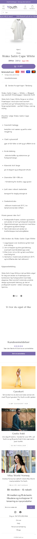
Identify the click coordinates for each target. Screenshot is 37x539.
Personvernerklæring (18, 527)
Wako (18, 53)
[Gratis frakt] (18, 419)
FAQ (18, 523)
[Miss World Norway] (18, 461)
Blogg (19, 530)
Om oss (18, 520)
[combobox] (19, 12)
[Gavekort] (18, 377)
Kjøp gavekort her (18, 403)
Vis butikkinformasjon (11, 78)
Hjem (18, 49)
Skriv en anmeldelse (18, 353)
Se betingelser (18, 445)
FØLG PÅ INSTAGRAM (18, 485)
